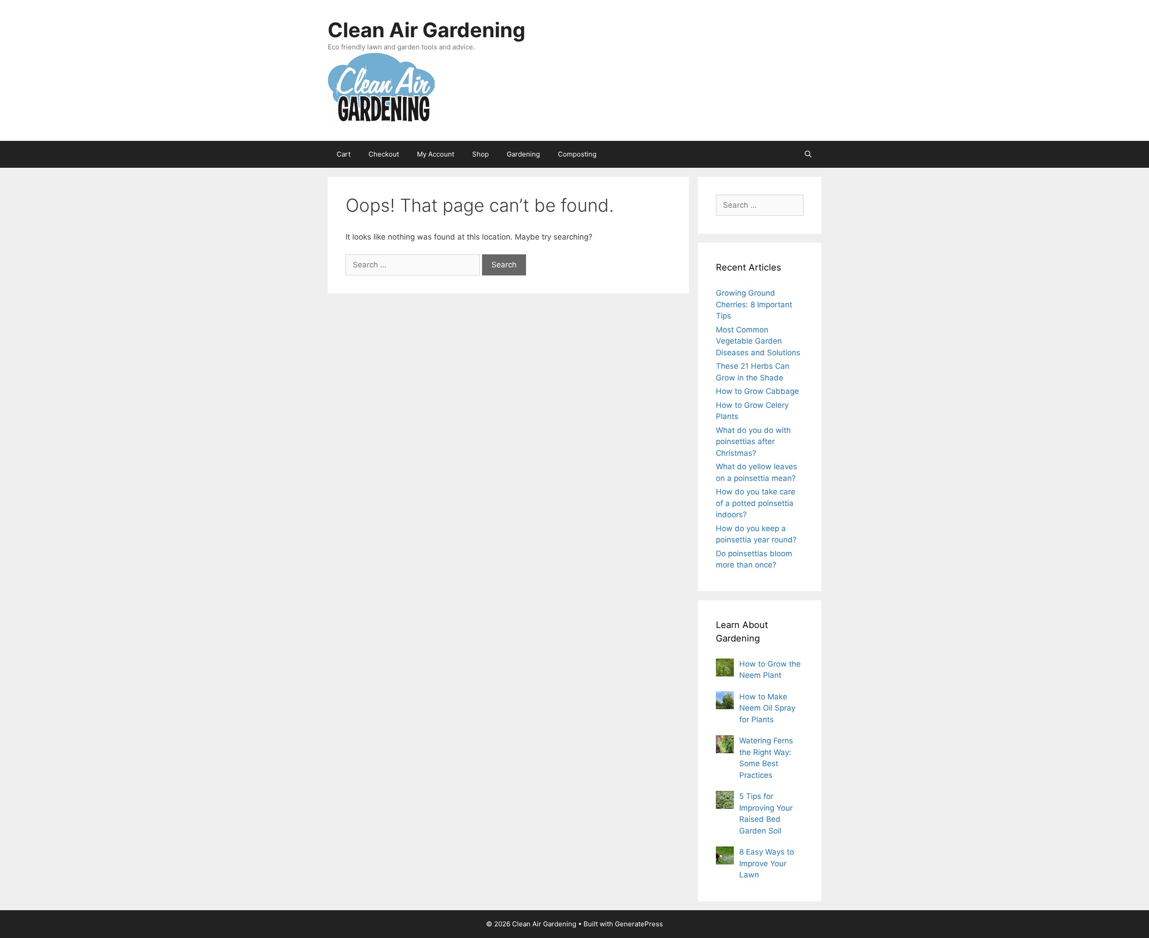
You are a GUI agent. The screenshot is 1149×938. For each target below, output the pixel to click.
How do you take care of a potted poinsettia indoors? (755, 503)
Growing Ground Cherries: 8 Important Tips (754, 304)
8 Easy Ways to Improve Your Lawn (766, 863)
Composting (577, 154)
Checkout (383, 154)
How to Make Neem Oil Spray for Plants (767, 708)
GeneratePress (639, 924)
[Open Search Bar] (808, 154)
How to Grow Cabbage (757, 391)
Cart (344, 154)
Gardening (523, 154)
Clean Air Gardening (427, 29)
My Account (435, 154)
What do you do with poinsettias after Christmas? (753, 442)
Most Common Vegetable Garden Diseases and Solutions (758, 341)
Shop (480, 154)
